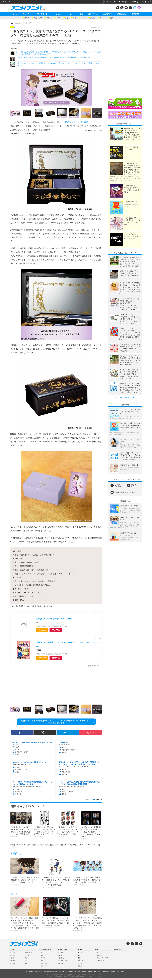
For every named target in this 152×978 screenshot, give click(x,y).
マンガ (49, 17)
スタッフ (62, 952)
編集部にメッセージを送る (95, 130)
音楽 (66, 17)
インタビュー (57, 14)
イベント (102, 17)
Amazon (42, 630)
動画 (81, 14)
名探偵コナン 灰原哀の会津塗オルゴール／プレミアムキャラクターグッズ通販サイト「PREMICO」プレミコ (55, 722)
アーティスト (63, 960)
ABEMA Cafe (100, 960)
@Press (113, 971)
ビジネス (43, 966)
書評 (79, 958)
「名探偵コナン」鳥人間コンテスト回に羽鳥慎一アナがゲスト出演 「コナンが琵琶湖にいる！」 (98, 126)
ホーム (15, 14)
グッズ (92, 17)
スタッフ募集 (120, 971)
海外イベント (45, 963)
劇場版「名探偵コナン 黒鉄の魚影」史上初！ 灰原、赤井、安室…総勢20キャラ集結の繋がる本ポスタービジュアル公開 (55, 846)
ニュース (26, 14)
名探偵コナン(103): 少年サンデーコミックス (55, 619)
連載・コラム (93, 14)
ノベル (58, 17)
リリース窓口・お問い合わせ (34, 971)
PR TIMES (97, 971)
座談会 (80, 966)
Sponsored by (88, 799)
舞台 (42, 960)
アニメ (26, 17)
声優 (74, 17)
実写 (79, 955)
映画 (42, 955)
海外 (111, 17)
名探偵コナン (17, 853)
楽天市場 (56, 630)
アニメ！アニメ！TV (103, 958)
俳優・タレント (64, 958)
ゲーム (83, 17)
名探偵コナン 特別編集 (77, 122)
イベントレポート (41, 14)
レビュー (71, 14)
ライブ (43, 958)
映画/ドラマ (38, 17)
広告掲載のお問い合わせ (50, 971)
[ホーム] (11, 23)
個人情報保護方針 (71, 971)
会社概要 (61, 971)
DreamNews (105, 971)
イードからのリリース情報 (85, 971)
